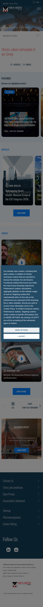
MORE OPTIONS (21, 330)
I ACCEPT (21, 336)
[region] (21, 303)
